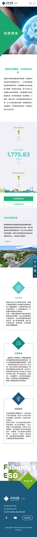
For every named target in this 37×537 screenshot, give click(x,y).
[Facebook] (6, 518)
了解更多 (8, 241)
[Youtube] (15, 518)
